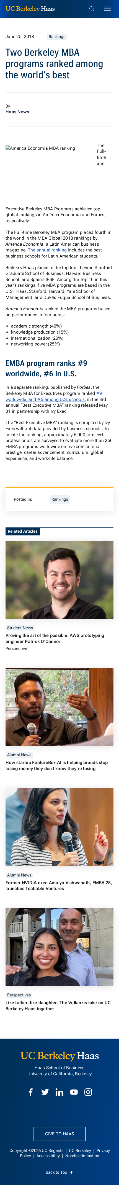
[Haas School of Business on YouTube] (73, 1092)
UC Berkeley (80, 1150)
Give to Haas (59, 1133)
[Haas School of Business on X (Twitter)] (45, 1092)
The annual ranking (48, 250)
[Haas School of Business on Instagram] (88, 1092)
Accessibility (49, 1156)
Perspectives (19, 995)
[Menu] (107, 9)
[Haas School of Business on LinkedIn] (59, 1092)
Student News (20, 628)
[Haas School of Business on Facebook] (30, 1092)
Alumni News (19, 755)
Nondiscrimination (82, 1156)
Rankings (57, 36)
